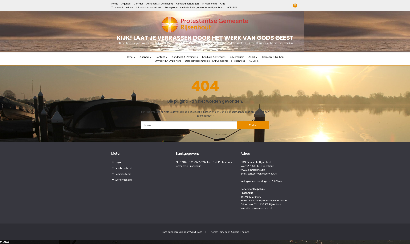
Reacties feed (123, 173)
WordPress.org (123, 179)
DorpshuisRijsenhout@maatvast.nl (267, 200)
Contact (138, 3)
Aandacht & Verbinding (159, 3)
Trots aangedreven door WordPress (182, 231)
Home (114, 3)
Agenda (126, 3)
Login (118, 162)
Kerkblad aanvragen (187, 3)
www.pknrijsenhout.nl (253, 169)
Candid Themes (240, 231)
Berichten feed (123, 168)
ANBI (223, 3)
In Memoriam (209, 3)
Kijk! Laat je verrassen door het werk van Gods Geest (205, 38)
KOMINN (232, 7)
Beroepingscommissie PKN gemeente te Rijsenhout (193, 7)
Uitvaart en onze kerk (148, 7)
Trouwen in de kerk (122, 7)
